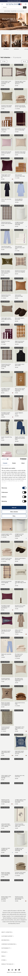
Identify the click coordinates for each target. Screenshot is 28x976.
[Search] (25, 7)
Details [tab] (14, 463)
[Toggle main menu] (2, 4)
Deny (14, 516)
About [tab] (23, 463)
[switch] (24, 492)
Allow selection (14, 511)
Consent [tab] (5, 463)
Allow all (14, 507)
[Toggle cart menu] (25, 4)
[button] (14, 4)
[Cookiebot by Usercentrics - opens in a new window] (20, 459)
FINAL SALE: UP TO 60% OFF (14, 1)
